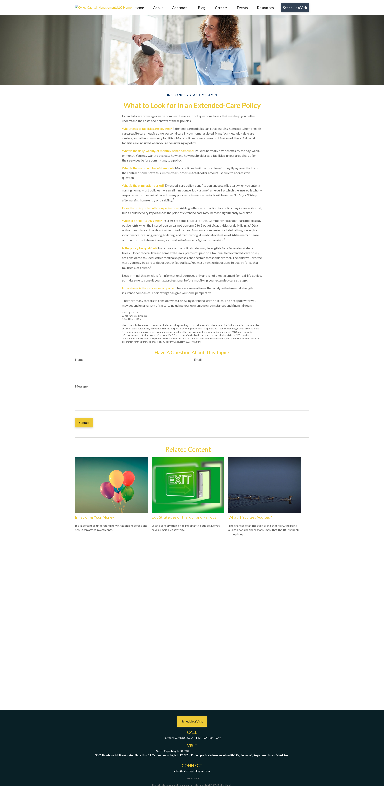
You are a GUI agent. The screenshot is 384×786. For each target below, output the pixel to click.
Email (198, 359)
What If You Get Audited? (250, 517)
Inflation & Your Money (94, 517)
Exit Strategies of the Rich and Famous (184, 517)
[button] (139, 7)
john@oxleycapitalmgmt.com (192, 771)
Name (79, 359)
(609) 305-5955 (184, 737)
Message (81, 386)
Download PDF (192, 778)
